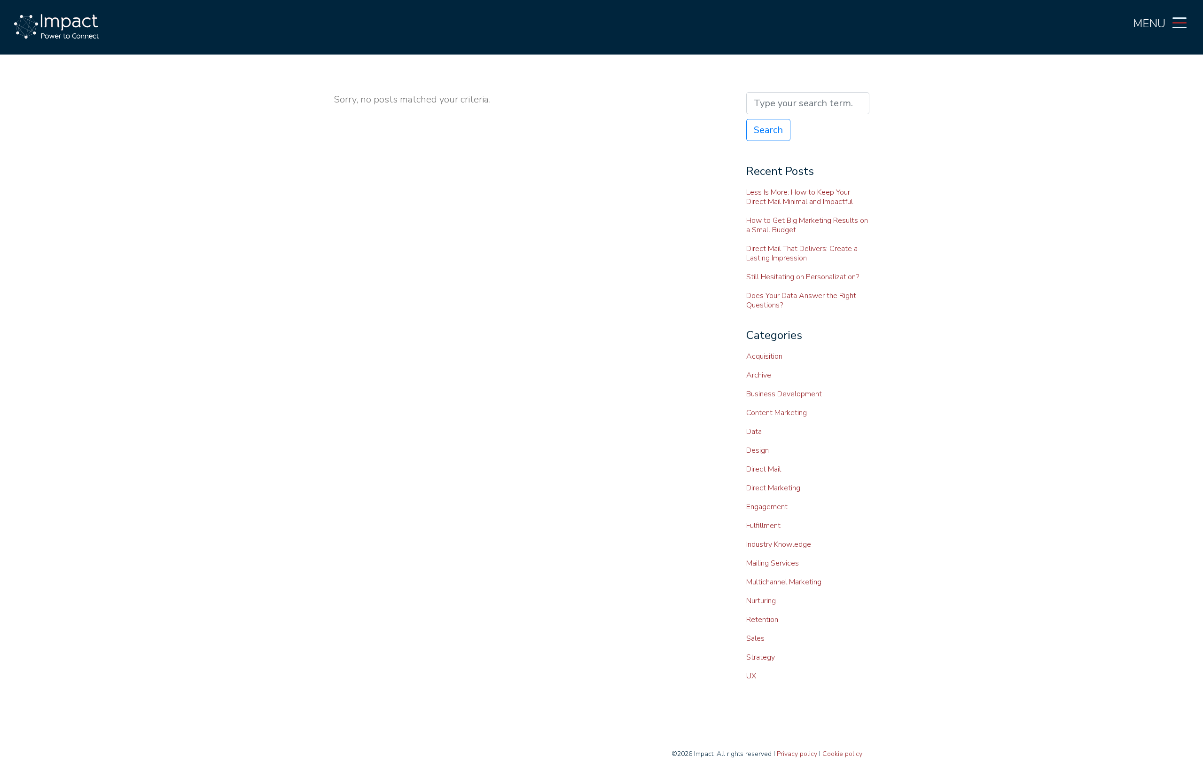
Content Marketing (776, 413)
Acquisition (764, 356)
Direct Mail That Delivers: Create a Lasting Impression (802, 253)
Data (754, 431)
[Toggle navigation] (1179, 22)
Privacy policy (797, 753)
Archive (758, 375)
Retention (762, 619)
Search (768, 130)
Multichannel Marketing (783, 582)
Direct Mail (763, 469)
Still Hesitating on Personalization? (802, 277)
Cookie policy (842, 753)
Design (757, 450)
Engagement (767, 507)
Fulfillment (763, 525)
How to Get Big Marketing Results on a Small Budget (807, 225)
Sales (755, 638)
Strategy (760, 657)
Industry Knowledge (778, 544)
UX (751, 676)
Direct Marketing (773, 488)
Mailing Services (772, 563)
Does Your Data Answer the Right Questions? (801, 300)
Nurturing (761, 601)
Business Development (784, 394)
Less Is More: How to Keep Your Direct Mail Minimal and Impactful (799, 197)
